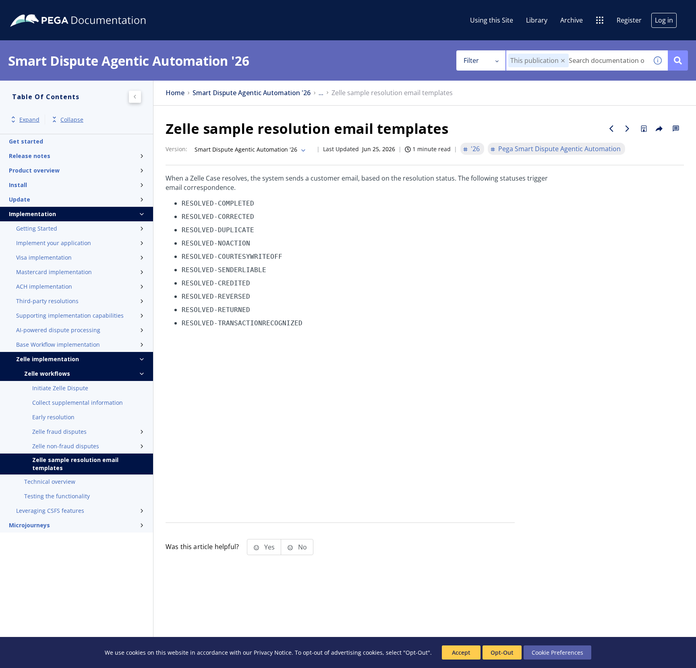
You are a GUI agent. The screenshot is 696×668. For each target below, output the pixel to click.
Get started (26, 141)
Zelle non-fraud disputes (65, 446)
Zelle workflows (47, 373)
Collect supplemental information (77, 402)
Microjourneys (29, 525)
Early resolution (53, 417)
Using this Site (491, 20)
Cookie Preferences (557, 652)
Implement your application (53, 243)
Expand (29, 119)
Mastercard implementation (54, 272)
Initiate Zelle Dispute (60, 388)
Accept (461, 652)
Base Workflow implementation (58, 344)
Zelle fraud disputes (59, 431)
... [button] (321, 92)
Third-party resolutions (47, 301)
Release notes (29, 156)
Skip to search (97, 9)
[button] (563, 61)
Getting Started (36, 228)
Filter (471, 60)
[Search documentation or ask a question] (678, 60)
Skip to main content (35, 9)
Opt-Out (502, 652)
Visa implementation (44, 257)
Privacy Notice (273, 652)
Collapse (71, 119)
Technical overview (49, 481)
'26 (475, 148)
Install (18, 185)
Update (19, 199)
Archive (571, 20)
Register (629, 20)
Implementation (32, 214)
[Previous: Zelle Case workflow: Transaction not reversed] (611, 129)
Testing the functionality (57, 496)
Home (175, 92)
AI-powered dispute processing (58, 330)
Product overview (34, 170)
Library (536, 20)
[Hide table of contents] (135, 97)
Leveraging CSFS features (50, 510)
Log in (664, 20)
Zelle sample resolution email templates (75, 464)
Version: (176, 149)
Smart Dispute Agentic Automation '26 (252, 92)
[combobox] (577, 60)
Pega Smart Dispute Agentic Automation (559, 148)
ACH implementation (44, 286)
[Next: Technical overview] (627, 129)
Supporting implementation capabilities (70, 315)
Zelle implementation (47, 359)
